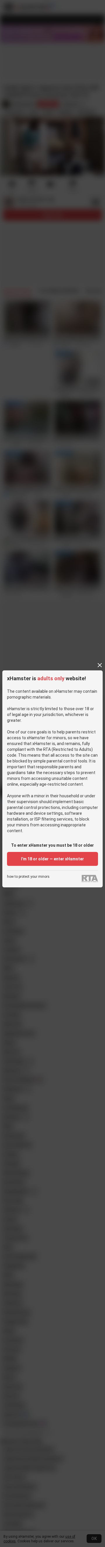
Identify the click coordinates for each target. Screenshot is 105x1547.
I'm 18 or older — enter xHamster (52, 859)
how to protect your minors (28, 877)
